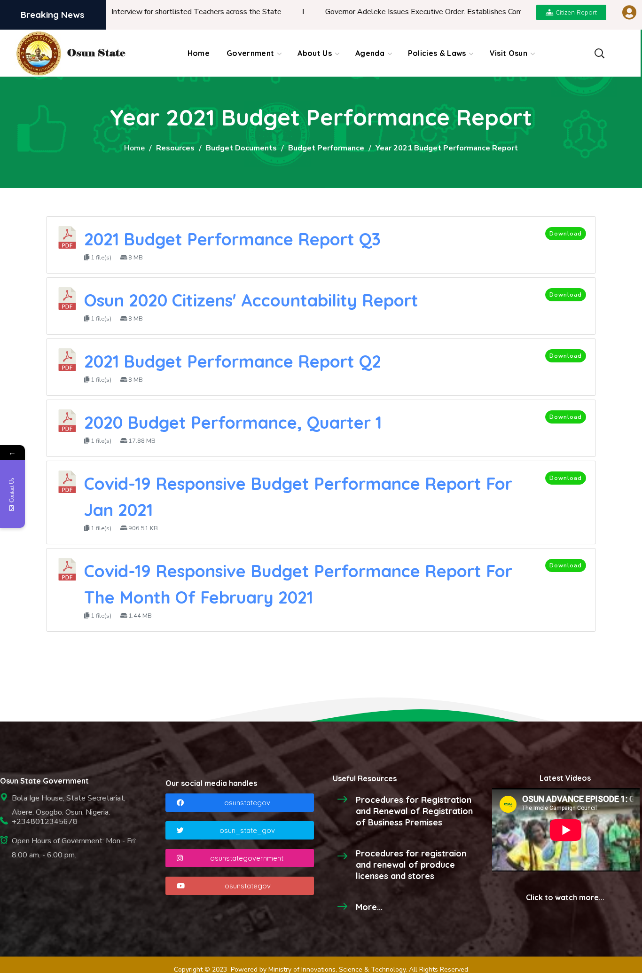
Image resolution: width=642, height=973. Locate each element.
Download (565, 233)
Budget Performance (326, 148)
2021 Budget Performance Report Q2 (232, 361)
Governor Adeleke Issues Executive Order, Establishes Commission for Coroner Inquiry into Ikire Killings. (467, 12)
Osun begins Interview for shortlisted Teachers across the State (147, 12)
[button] (599, 53)
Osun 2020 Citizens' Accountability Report (251, 300)
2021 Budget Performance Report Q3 (232, 239)
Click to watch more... (565, 897)
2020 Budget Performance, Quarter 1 (233, 422)
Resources (175, 148)
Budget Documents (241, 148)
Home (134, 148)
